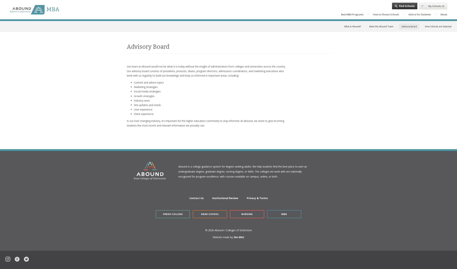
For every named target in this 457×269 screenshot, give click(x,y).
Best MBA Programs (352, 14)
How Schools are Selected (438, 26)
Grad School (210, 214)
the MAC (238, 237)
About (443, 14)
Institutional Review (225, 198)
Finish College (173, 214)
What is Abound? (352, 26)
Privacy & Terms (257, 198)
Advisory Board (409, 26)
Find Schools (407, 6)
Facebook (17, 258)
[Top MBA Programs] (42, 9)
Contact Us (196, 198)
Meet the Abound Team (381, 26)
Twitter (26, 258)
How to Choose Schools (386, 14)
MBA (284, 214)
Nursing (247, 214)
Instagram (7, 258)
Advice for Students (419, 14)
